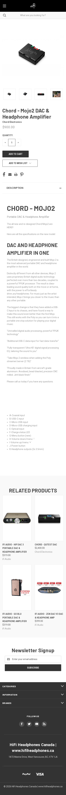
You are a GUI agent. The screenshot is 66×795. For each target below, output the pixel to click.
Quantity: (7, 135)
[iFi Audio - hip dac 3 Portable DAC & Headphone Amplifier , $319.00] (17, 518)
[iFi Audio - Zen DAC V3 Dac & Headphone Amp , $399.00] (49, 587)
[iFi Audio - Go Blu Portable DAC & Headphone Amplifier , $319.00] (17, 587)
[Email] (10, 174)
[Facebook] (4, 174)
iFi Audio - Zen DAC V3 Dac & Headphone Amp (49, 616)
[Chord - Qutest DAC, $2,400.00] (49, 518)
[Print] (15, 174)
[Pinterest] (21, 174)
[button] (33, 187)
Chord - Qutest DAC (46, 544)
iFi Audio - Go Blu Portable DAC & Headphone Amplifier (14, 618)
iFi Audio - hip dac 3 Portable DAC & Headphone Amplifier (14, 548)
